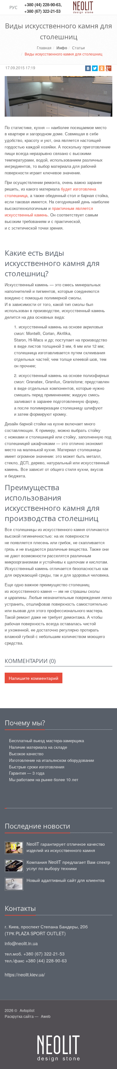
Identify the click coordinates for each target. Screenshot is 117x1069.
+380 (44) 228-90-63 (42, 4)
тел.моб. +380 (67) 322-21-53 (35, 953)
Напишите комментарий (33, 678)
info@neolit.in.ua (21, 943)
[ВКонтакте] (88, 68)
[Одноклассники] (102, 68)
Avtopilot (27, 1010)
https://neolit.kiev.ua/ (25, 974)
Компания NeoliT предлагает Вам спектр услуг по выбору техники (68, 865)
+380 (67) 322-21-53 (42, 11)
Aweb (46, 1016)
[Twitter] (95, 68)
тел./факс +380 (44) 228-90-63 (36, 960)
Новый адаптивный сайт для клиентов (66, 880)
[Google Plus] (108, 68)
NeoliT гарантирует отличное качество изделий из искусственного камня (66, 847)
